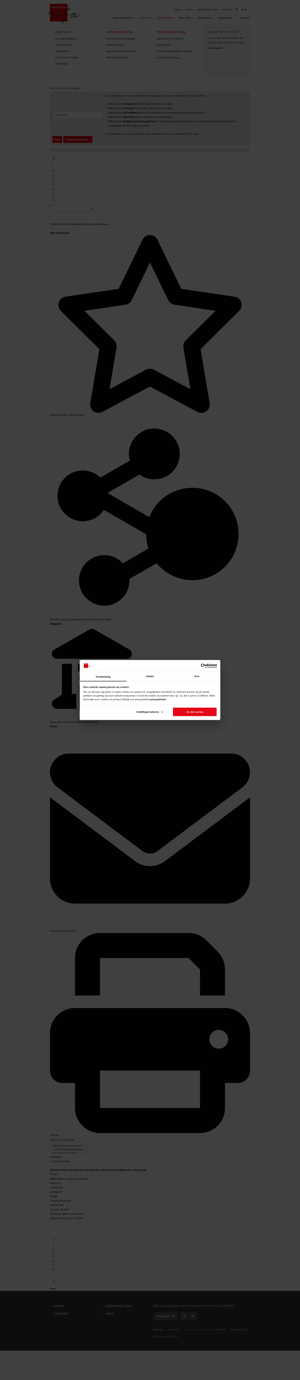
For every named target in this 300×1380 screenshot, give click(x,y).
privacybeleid (158, 699)
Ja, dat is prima (194, 711)
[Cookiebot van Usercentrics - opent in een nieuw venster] (203, 666)
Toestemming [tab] (103, 676)
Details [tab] (150, 676)
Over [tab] (197, 676)
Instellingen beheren (148, 711)
